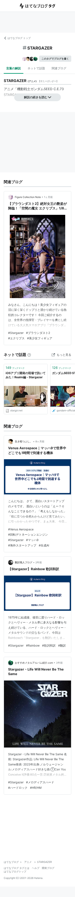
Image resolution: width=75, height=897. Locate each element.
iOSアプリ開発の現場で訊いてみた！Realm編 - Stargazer (26, 375)
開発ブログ (48, 868)
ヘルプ (35, 868)
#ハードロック (18, 787)
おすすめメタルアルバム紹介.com (34, 662)
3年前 (59, 662)
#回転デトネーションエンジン (28, 534)
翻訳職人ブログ (23, 562)
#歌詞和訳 (49, 645)
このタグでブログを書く (55, 58)
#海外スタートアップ (22, 545)
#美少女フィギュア (39, 338)
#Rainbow (33, 645)
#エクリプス (16, 338)
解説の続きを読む (35, 97)
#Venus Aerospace (21, 529)
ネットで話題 (36, 68)
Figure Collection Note (28, 197)
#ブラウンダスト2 (38, 333)
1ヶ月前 (48, 197)
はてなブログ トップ (19, 38)
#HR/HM (35, 787)
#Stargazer (16, 333)
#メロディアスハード (40, 782)
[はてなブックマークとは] (29, 354)
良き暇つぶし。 (23, 441)
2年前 (38, 562)
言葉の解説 (13, 68)
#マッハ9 (32, 540)
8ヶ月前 (39, 441)
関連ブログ (59, 68)
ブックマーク (15, 368)
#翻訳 (62, 645)
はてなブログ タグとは (16, 868)
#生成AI (44, 545)
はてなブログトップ (15, 871)
